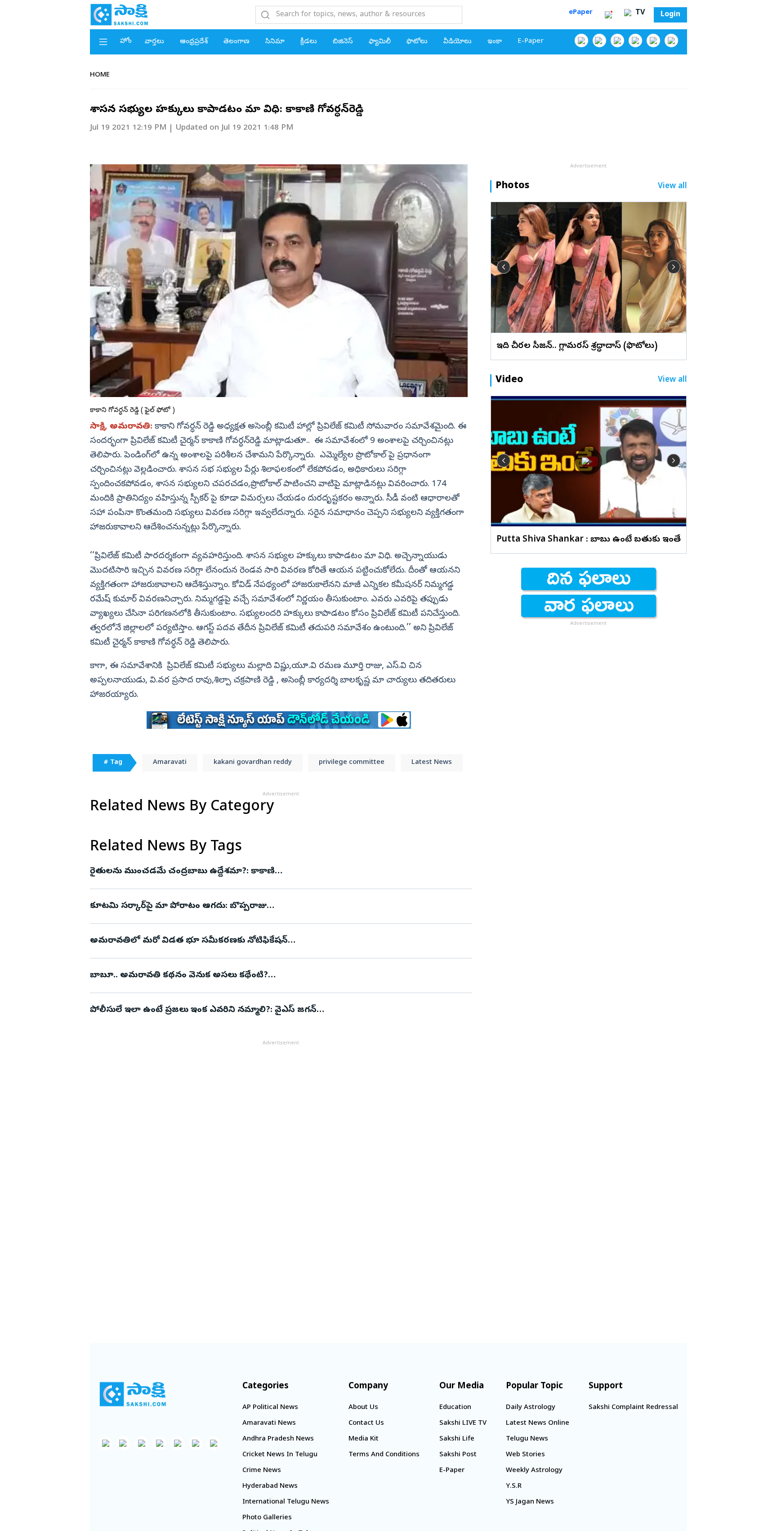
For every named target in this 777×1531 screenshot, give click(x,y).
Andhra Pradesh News (278, 1439)
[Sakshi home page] (132, 1394)
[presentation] (503, 267)
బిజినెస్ (343, 41)
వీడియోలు (457, 41)
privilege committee (351, 762)
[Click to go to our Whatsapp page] (599, 40)
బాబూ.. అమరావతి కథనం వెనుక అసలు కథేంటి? (271, 975)
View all (672, 186)
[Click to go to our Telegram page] (195, 1443)
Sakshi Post (458, 1454)
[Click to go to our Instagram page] (635, 40)
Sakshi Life (456, 1439)
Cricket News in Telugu (279, 1454)
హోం (126, 41)
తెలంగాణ (236, 41)
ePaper (581, 12)
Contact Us (366, 1423)
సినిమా (275, 41)
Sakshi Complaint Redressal (633, 1407)
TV (639, 13)
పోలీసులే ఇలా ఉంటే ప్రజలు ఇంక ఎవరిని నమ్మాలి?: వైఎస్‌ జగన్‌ (270, 1010)
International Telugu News (285, 1502)
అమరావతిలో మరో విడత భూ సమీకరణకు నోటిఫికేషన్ (276, 941)
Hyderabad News (270, 1486)
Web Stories (525, 1454)
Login (670, 15)
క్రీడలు (308, 41)
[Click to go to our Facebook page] (581, 40)
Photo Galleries (267, 1517)
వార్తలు (154, 41)
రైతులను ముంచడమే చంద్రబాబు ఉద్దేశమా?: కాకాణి (276, 871)
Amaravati (170, 762)
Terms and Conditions (384, 1454)
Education (455, 1407)
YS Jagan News (530, 1502)
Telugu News (527, 1439)
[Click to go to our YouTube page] (653, 40)
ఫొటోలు (417, 41)
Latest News (431, 762)
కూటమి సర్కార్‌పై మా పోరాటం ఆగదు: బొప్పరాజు (274, 906)
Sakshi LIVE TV (463, 1423)
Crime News (261, 1470)
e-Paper (531, 41)
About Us (363, 1407)
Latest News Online (537, 1423)
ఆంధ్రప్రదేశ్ (194, 41)
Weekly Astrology (534, 1470)
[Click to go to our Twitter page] (617, 40)
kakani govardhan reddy (253, 762)
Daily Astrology (530, 1407)
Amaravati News (269, 1423)
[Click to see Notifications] (608, 15)
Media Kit (363, 1439)
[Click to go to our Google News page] (671, 40)
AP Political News (270, 1407)
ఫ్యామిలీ (380, 41)
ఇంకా (494, 41)
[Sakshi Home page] (119, 14)
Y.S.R (514, 1486)
